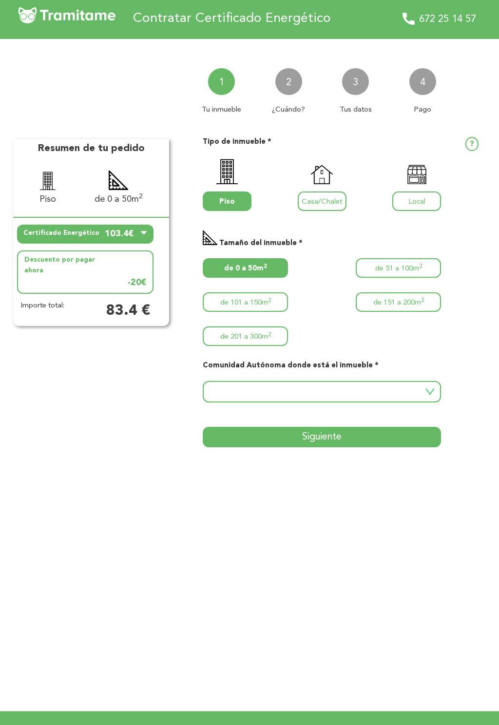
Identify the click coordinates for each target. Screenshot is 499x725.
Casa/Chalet (322, 202)
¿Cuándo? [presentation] (288, 110)
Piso (227, 202)
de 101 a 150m (245, 302)
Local (416, 202)
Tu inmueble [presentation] (221, 110)
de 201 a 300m (245, 336)
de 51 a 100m (398, 268)
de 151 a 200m (398, 302)
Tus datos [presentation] (356, 110)
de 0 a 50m (245, 268)
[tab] (221, 86)
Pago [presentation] (422, 110)
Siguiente (322, 437)
